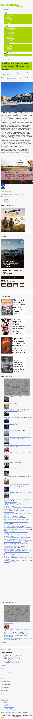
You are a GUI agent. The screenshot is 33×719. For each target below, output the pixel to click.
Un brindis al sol (8, 403)
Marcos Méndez (11, 35)
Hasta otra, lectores (8, 396)
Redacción (12, 78)
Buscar (5, 53)
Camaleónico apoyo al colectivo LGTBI (14, 550)
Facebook (6, 201)
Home (2, 73)
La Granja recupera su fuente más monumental (15, 476)
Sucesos (6, 25)
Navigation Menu (5, 9)
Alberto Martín (11, 38)
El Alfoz (9, 18)
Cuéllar (9, 49)
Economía (9, 20)
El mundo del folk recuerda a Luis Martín (14, 492)
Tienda (5, 56)
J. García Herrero (11, 32)
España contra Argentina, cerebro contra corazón (16, 468)
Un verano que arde (9, 424)
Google (6, 199)
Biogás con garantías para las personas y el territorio (17, 529)
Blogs (5, 702)
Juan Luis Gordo (11, 42)
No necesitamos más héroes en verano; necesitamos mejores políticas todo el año (17, 410)
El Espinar (9, 45)
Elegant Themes (11, 712)
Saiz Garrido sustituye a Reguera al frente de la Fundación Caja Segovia (16, 547)
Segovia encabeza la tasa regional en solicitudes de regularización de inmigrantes (16, 485)
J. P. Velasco (10, 33)
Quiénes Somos (8, 708)
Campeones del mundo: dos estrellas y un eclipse (16, 453)
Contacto (6, 705)
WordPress (25, 712)
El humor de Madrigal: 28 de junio (12, 517)
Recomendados (11, 55)
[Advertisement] (16, 584)
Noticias (6, 13)
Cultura (9, 16)
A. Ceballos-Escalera (12, 29)
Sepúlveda (9, 50)
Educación (9, 22)
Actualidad (7, 73)
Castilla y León (11, 15)
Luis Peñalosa (10, 39)
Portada (6, 704)
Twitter (5, 202)
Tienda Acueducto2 (9, 707)
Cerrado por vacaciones (10, 503)
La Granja (9, 46)
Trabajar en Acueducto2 (10, 710)
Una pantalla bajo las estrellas (11, 430)
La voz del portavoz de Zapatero (12, 526)
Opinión (6, 26)
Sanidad (9, 23)
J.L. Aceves (10, 30)
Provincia (6, 43)
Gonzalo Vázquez (11, 28)
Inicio (5, 12)
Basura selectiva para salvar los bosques (14, 417)
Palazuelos (9, 48)
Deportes (9, 19)
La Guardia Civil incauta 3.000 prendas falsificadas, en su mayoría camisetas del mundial (18, 541)
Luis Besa (9, 36)
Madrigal (9, 40)
